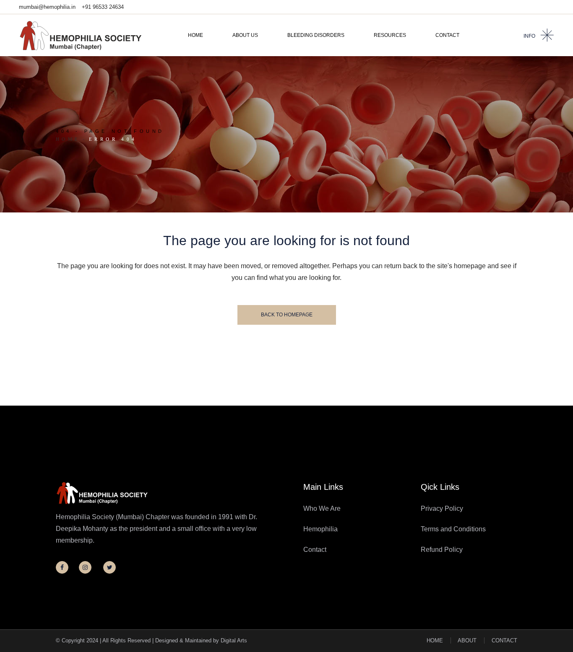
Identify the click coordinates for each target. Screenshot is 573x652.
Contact (314, 549)
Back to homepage (287, 315)
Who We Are (322, 508)
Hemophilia (320, 529)
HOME (435, 640)
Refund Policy (442, 549)
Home (68, 139)
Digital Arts (234, 640)
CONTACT (504, 640)
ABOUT (467, 640)
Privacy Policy (442, 508)
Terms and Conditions (453, 529)
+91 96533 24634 (103, 7)
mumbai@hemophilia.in (47, 7)
